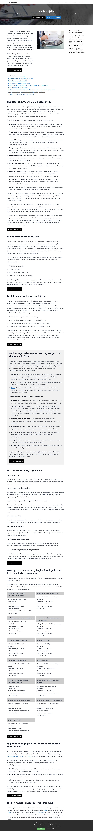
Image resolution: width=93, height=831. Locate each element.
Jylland (57, 2)
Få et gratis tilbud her (38, 17)
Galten (22, 756)
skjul (24, 76)
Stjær (17, 756)
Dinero (13, 388)
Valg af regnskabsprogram (53, 17)
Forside (51, 2)
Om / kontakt (76, 2)
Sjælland (67, 2)
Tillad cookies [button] (41, 828)
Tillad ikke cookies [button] (51, 828)
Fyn (62, 2)
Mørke (29, 756)
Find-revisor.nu (12, 2)
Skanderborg (11, 756)
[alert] (46, 825)
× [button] (91, 821)
